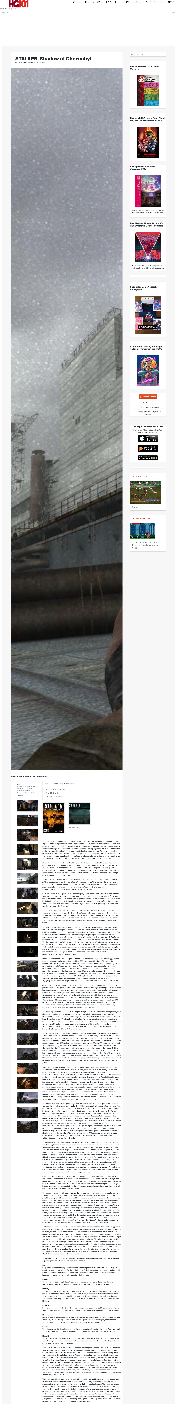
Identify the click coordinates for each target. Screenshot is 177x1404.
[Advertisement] (88, 30)
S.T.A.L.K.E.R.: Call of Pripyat (54, 797)
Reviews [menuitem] (77, 2)
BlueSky (5, 9)
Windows (20, 795)
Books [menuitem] (110, 2)
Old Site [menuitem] (172, 2)
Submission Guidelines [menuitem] (135, 2)
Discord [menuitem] (148, 2)
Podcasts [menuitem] (120, 2)
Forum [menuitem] (156, 2)
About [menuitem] (163, 2)
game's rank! (153, 432)
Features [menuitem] (89, 2)
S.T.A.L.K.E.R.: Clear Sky (52, 793)
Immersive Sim (22, 791)
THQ (32, 793)
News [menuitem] (101, 2)
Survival (28, 793)
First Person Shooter (24, 786)
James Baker (27, 62)
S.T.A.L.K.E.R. (71, 783)
